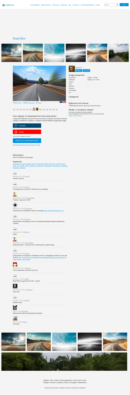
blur (32, 164)
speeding (64, 166)
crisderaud (28, 290)
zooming (22, 168)
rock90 (26, 279)
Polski (66, 382)
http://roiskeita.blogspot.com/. (54, 211)
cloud (63, 164)
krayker (24, 322)
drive (14, 166)
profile (79, 71)
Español (60, 382)
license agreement (66, 380)
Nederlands (82, 382)
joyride (21, 166)
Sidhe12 (27, 187)
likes (40, 103)
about (84, 380)
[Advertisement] (65, 22)
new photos (46, 5)
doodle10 (26, 300)
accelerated (16, 164)
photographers (87, 5)
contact (76, 5)
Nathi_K (27, 232)
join (124, 4)
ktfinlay (26, 254)
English (46, 382)
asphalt (28, 164)
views (19, 103)
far (18, 166)
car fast (58, 164)
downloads (31, 103)
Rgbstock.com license (78, 103)
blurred (37, 164)
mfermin (28, 268)
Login (97, 5)
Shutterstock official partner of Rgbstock (55, 388)
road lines (40, 166)
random (63, 5)
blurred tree (45, 164)
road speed (47, 166)
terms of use (77, 115)
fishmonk (25, 311)
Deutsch (53, 382)
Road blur (33, 166)
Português (73, 382)
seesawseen (30, 198)
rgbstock (10, 5)
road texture (56, 166)
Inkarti (27, 176)
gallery (86, 71)
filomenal (27, 219)
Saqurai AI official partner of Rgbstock (76, 388)
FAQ (69, 5)
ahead (23, 164)
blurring (52, 164)
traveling (16, 168)
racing (27, 166)
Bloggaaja (28, 209)
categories (35, 5)
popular (55, 5)
